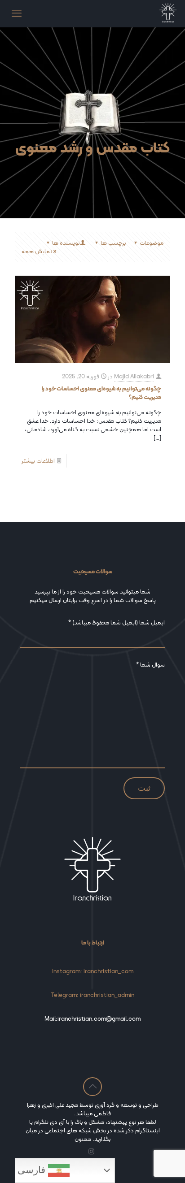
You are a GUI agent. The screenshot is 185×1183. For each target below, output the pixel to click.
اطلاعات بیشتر (38, 460)
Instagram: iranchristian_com (92, 971)
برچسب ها (113, 243)
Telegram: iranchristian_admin (92, 995)
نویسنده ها (65, 243)
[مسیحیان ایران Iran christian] (168, 13)
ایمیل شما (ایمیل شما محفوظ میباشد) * (116, 623)
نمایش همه (37, 251)
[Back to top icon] (92, 1086)
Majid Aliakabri (134, 376)
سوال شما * (150, 665)
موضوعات (151, 243)
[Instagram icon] (91, 1151)
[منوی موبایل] (16, 13)
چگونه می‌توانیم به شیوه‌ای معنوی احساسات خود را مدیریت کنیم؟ (101, 392)
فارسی (33, 1170)
